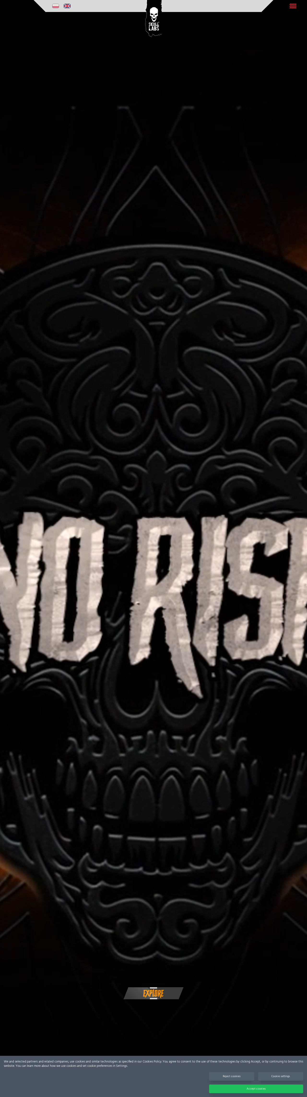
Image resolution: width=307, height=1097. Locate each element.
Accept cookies (256, 1088)
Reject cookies (232, 1076)
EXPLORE (153, 993)
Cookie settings (280, 1076)
